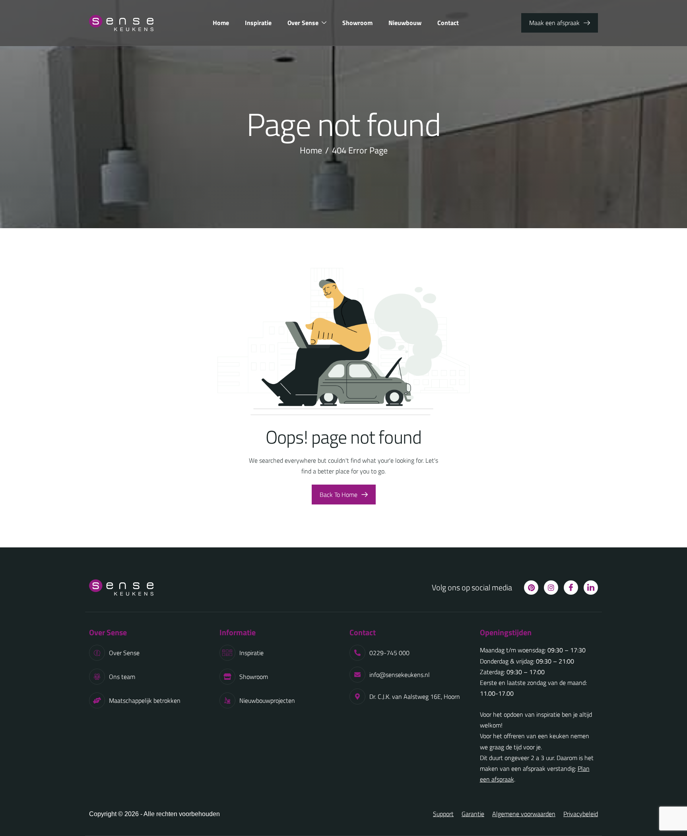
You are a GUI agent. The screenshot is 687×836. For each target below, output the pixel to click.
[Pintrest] (531, 587)
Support (443, 814)
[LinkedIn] (591, 587)
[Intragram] (551, 587)
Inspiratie (258, 22)
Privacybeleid (580, 814)
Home (221, 22)
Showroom (357, 22)
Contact (448, 22)
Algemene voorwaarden (523, 814)
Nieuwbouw (404, 22)
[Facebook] (571, 587)
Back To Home (338, 494)
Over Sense (302, 22)
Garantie (473, 814)
